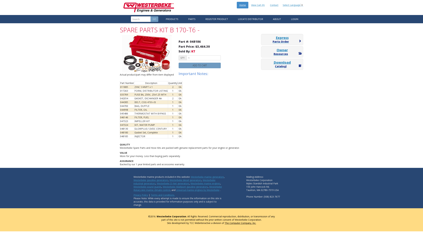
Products (172, 19)
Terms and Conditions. (163, 195)
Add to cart (200, 65)
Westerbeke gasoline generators (151, 180)
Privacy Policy (141, 195)
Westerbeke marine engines (205, 183)
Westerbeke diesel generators (185, 180)
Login (294, 19)
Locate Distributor (250, 19)
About (277, 19)
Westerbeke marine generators (207, 176)
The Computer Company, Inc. (240, 223)
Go (154, 19)
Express (281, 39)
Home (242, 5)
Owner (281, 52)
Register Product (216, 19)
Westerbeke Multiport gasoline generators (185, 186)
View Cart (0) (258, 5)
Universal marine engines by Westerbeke (197, 190)
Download (282, 64)
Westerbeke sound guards (147, 186)
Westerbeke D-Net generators (173, 183)
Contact (274, 5)
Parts (191, 19)
